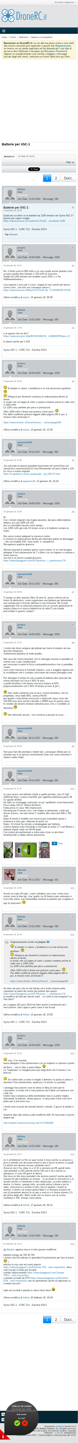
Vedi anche (21, 1414)
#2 (73, 266)
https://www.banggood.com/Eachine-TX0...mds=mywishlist (34, 1267)
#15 (72, 1244)
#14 (72, 1154)
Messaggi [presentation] (9, 156)
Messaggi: (48, 199)
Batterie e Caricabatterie (41, 37)
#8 (73, 643)
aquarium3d (24, 442)
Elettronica (23, 37)
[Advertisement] (39, 100)
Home (4, 37)
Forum (13, 37)
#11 (72, 888)
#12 (72, 935)
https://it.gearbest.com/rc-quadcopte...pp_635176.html (31, 474)
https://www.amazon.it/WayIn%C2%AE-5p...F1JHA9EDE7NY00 (36, 290)
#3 (73, 328)
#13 (72, 1053)
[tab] (9, 156)
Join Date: (22, 199)
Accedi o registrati (64, 2)
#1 (73, 207)
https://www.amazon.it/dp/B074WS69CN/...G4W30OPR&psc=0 (36, 336)
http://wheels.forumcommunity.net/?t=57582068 (28, 1123)
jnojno (21, 247)
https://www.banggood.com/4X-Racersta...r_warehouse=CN (34, 560)
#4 (73, 381)
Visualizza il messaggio (48, 942)
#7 (73, 592)
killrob (21, 189)
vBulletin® (59, 1426)
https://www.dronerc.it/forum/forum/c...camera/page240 (32, 422)
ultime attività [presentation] (26, 156)
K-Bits (57, 1433)
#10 (72, 789)
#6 (73, 512)
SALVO (21, 870)
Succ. (68, 178)
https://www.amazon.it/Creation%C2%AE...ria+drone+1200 (34, 221)
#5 (73, 460)
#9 (73, 746)
